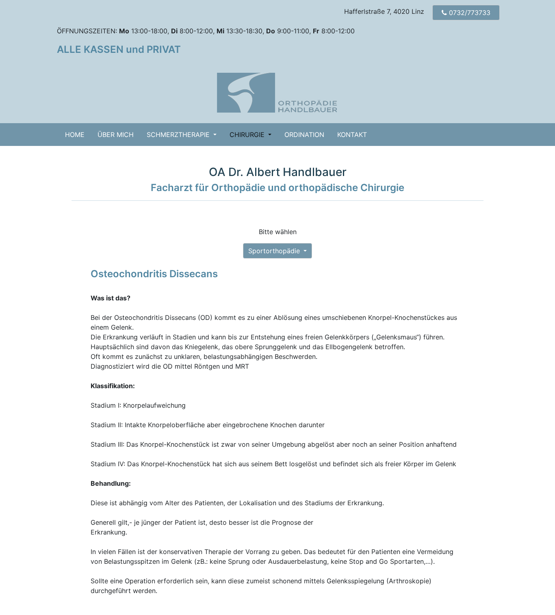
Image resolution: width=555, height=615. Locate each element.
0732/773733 (470, 13)
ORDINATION (304, 134)
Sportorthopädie (275, 251)
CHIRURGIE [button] (248, 134)
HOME (78, 134)
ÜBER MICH (116, 134)
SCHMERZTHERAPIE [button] (179, 134)
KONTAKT (352, 134)
